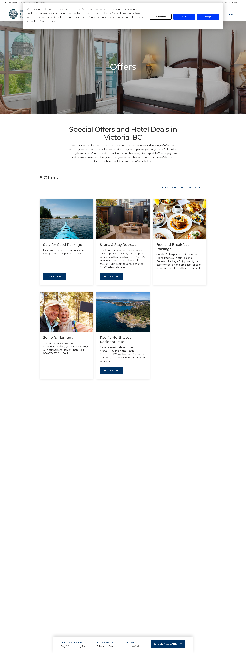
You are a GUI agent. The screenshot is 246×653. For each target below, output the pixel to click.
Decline (184, 17)
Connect (230, 14)
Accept (208, 17)
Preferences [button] (48, 21)
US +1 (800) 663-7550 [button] (232, 2)
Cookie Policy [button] (79, 17)
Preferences (160, 17)
